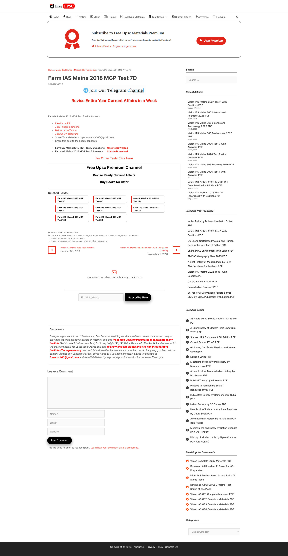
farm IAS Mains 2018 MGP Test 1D (146, 200)
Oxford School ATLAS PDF (202, 281)
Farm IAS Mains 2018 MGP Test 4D (70, 209)
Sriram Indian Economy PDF (203, 287)
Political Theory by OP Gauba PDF (209, 380)
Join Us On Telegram (66, 133)
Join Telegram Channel (67, 126)
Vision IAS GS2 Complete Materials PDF (212, 499)
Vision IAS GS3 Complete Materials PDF (212, 504)
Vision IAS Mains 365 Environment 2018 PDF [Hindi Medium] (79, 241)
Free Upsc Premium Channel (114, 167)
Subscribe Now (138, 297)
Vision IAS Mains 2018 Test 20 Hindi (67, 238)
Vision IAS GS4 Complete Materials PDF (212, 509)
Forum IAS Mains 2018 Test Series (72, 235)
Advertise (203, 17)
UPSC (77, 232)
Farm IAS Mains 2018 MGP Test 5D (70, 200)
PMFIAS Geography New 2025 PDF (207, 256)
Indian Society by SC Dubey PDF (208, 404)
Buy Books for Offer (114, 182)
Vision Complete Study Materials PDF (210, 460)
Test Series (157, 17)
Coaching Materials (133, 17)
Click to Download (117, 147)
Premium (220, 17)
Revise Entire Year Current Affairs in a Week (114, 100)
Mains (96, 17)
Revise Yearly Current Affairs (114, 175)
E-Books (111, 17)
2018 (53, 235)
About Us (139, 546)
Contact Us (171, 546)
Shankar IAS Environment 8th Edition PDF (213, 337)
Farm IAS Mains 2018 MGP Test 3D (108, 209)
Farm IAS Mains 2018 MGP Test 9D (108, 218)
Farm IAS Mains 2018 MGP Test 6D (108, 200)
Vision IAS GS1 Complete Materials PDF (212, 494)
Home (55, 17)
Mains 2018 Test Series (85, 70)
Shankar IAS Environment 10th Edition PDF (211, 250)
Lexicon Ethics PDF (200, 356)
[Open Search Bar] (237, 17)
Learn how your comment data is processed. (114, 447)
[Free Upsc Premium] (144, 39)
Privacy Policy (154, 546)
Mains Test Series (64, 70)
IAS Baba (93, 235)
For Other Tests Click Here (114, 158)
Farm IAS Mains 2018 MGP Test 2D (146, 209)
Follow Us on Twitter (66, 130)
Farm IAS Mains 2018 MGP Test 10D (70, 218)
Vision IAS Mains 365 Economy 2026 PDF (211, 164)
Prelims (82, 17)
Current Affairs (182, 17)
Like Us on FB (62, 123)
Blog (68, 17)
